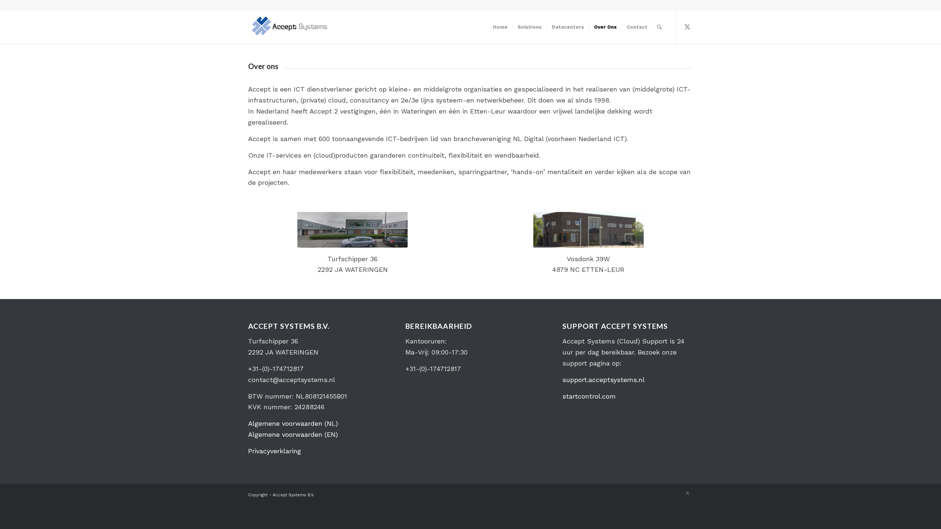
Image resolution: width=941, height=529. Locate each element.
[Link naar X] (687, 26)
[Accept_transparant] (289, 27)
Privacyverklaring (274, 451)
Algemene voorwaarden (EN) (293, 434)
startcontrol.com (589, 396)
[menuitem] (500, 27)
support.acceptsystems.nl (603, 380)
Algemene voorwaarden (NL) (293, 423)
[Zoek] (659, 27)
